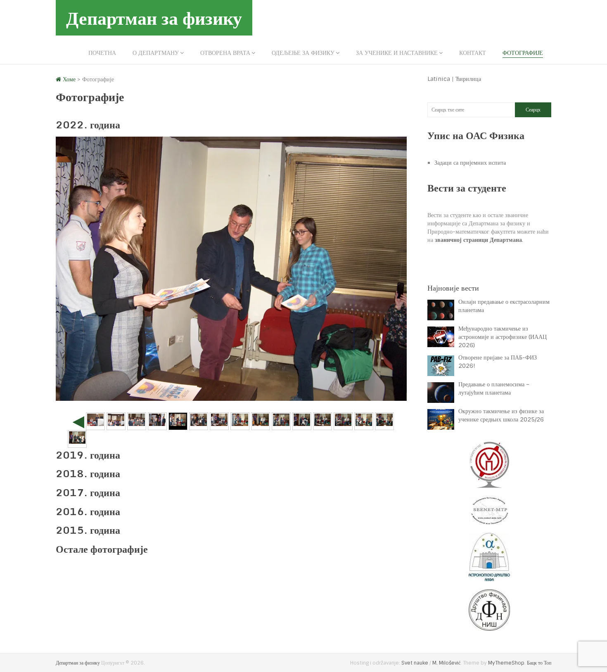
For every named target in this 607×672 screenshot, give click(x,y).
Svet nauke (414, 663)
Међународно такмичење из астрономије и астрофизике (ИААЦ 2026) (502, 337)
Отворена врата (225, 53)
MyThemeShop (506, 663)
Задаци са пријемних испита (470, 162)
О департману (156, 53)
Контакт (472, 53)
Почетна (102, 53)
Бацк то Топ (539, 663)
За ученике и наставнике (397, 53)
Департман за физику (154, 18)
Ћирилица (468, 79)
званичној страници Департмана (478, 240)
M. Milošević (446, 663)
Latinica (438, 79)
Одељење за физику (303, 53)
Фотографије (523, 53)
